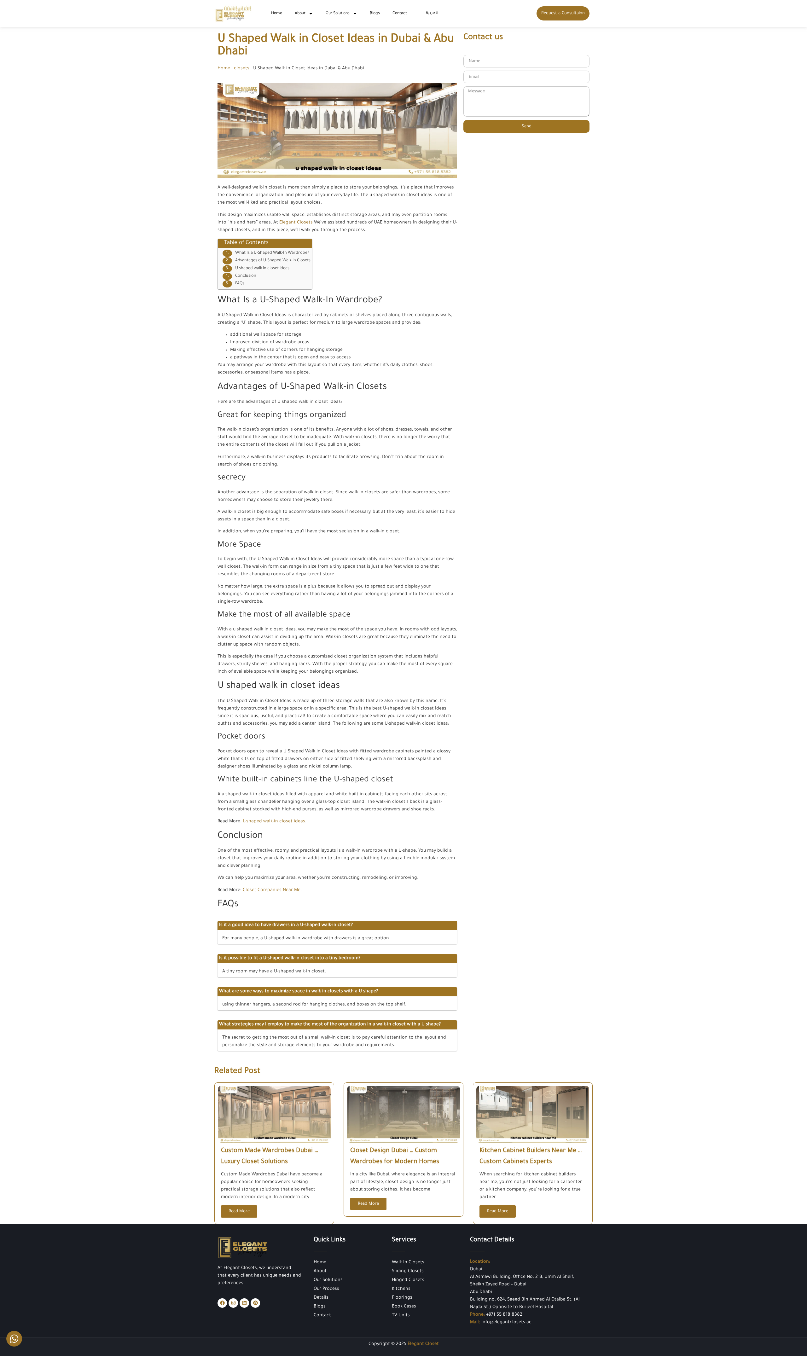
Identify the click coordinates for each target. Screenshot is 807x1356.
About (300, 13)
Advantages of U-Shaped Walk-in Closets (273, 260)
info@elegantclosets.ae (506, 1322)
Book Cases (404, 1306)
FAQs (239, 283)
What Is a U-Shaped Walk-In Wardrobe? (272, 253)
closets (241, 68)
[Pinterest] (255, 1303)
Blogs (375, 13)
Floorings (402, 1298)
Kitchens (401, 1289)
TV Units (401, 1315)
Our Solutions (338, 13)
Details (321, 1298)
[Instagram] (233, 1303)
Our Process (326, 1289)
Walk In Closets (408, 1262)
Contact (399, 13)
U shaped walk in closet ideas (262, 268)
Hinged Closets (408, 1280)
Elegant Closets (296, 222)
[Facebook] (222, 1303)
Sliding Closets (408, 1271)
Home (276, 13)
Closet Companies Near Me (271, 890)
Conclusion (245, 276)
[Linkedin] (244, 1303)
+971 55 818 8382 (504, 1315)
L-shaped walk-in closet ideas (274, 821)
